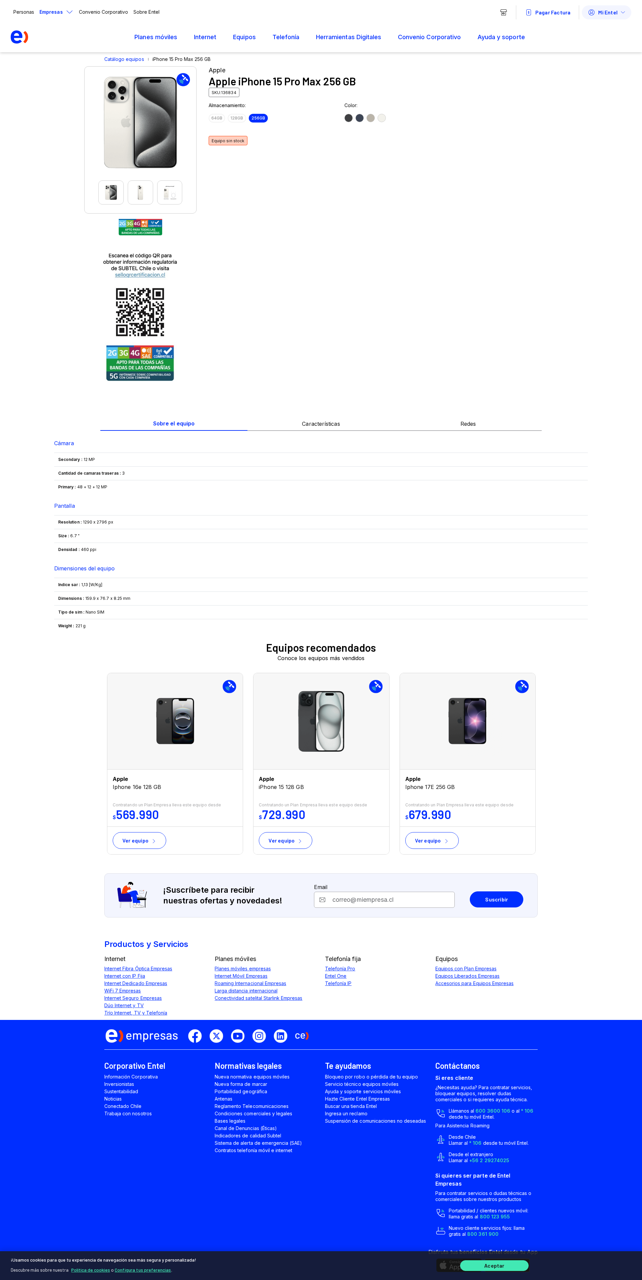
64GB (216, 118)
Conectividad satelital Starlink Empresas (258, 998)
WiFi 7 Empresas (122, 990)
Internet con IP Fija (124, 976)
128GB (236, 118)
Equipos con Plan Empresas (466, 968)
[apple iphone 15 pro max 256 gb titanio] (348, 118)
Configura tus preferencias (143, 1270)
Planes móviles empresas (243, 968)
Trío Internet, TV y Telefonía (135, 1013)
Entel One (335, 976)
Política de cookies (90, 1270)
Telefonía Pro (340, 968)
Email (320, 887)
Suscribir (496, 899)
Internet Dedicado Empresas (135, 983)
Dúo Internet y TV (124, 1005)
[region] (321, 1265)
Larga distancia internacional (246, 990)
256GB (258, 118)
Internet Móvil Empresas (241, 976)
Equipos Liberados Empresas (467, 976)
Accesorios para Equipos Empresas (474, 983)
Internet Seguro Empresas (133, 998)
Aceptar (494, 1266)
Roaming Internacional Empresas (250, 983)
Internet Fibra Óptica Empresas (138, 968)
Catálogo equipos (124, 59)
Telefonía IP (338, 983)
